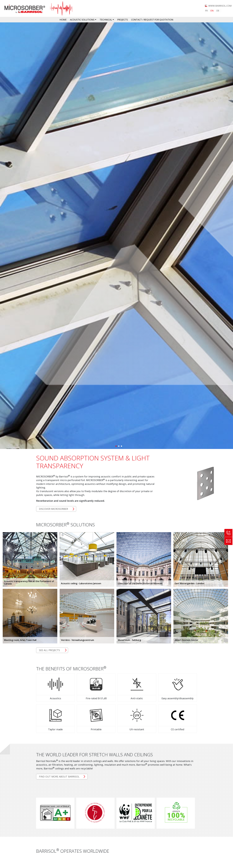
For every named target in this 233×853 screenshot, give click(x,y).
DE (217, 10)
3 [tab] (121, 446)
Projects (122, 19)
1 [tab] (116, 446)
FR (206, 10)
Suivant (228, 235)
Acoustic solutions (82, 19)
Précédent (4, 235)
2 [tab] (118, 446)
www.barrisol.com (220, 5)
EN (212, 10)
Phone (228, 533)
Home (63, 19)
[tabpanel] (116, 235)
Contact (228, 541)
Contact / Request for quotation (152, 19)
